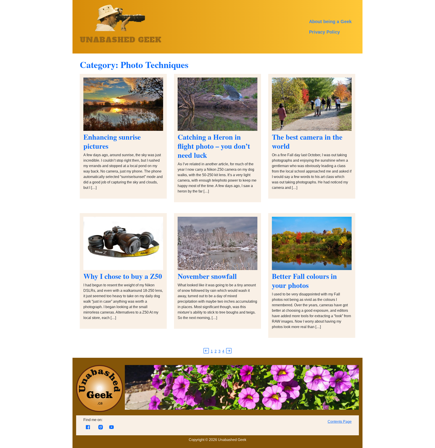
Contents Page (340, 422)
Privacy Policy (324, 31)
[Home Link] (99, 411)
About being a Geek (330, 21)
